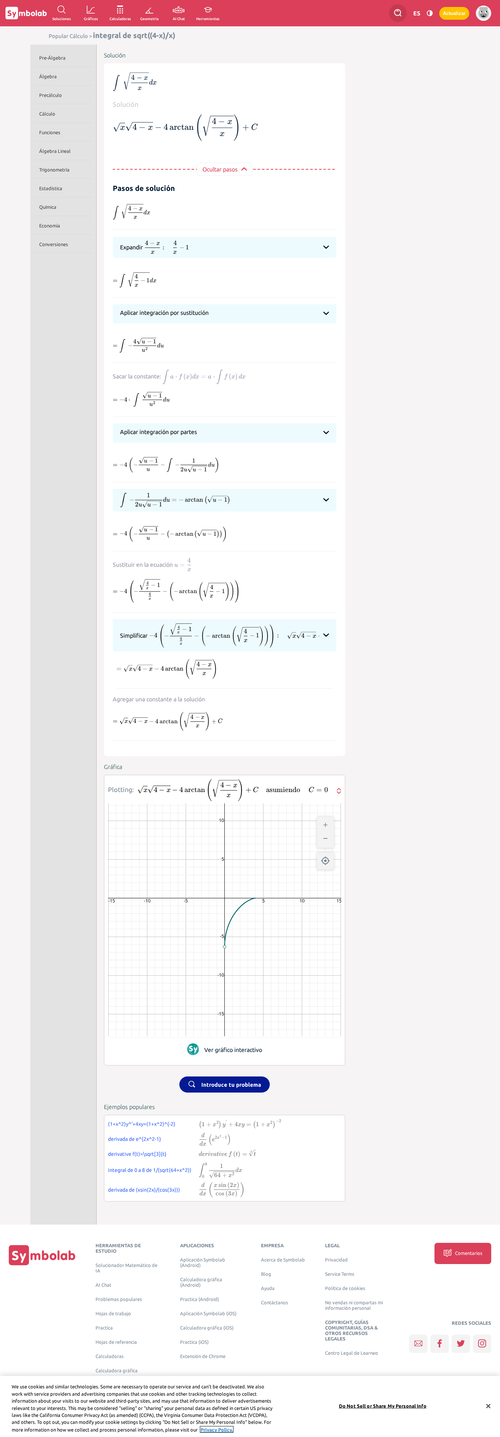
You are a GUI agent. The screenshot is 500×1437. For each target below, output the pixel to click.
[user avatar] (483, 13)
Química (47, 207)
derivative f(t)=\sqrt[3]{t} (137, 1154)
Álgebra (48, 76)
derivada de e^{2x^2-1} (134, 1139)
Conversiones (53, 244)
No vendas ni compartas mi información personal (354, 1305)
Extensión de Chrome (202, 1356)
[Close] (488, 1406)
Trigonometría (54, 169)
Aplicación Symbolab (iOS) (208, 1313)
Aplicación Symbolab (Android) (202, 1262)
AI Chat (103, 1285)
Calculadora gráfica (117, 1370)
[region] (250, 1406)
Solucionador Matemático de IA (126, 1268)
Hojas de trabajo (113, 1313)
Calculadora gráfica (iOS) (207, 1328)
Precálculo (50, 95)
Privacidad (336, 1260)
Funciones (49, 132)
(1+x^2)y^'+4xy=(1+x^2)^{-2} (141, 1124)
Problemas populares (119, 1299)
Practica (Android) (199, 1299)
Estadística (50, 188)
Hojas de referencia (116, 1342)
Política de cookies (345, 1288)
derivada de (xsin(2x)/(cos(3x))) (144, 1189)
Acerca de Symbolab (283, 1260)
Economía (49, 225)
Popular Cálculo (68, 36)
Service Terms (339, 1274)
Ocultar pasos (220, 169)
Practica (104, 1328)
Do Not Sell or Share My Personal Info (382, 1405)
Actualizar (454, 13)
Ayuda (268, 1288)
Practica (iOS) (194, 1342)
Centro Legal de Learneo (351, 1353)
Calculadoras (110, 1356)
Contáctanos (274, 1302)
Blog (266, 1274)
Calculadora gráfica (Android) (201, 1282)
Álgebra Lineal (55, 151)
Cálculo (47, 113)
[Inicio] (42, 1255)
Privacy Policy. (217, 1429)
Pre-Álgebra (52, 57)
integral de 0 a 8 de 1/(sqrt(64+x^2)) (149, 1170)
